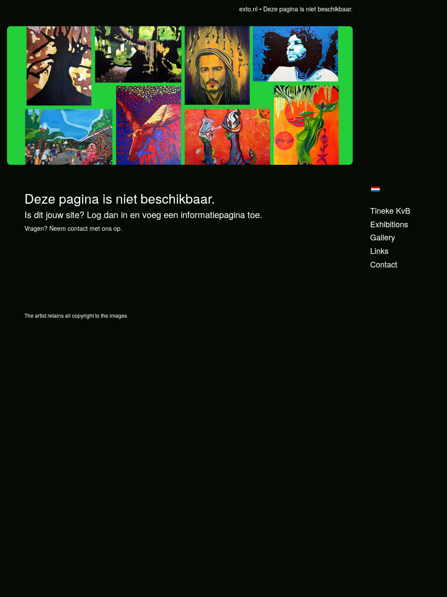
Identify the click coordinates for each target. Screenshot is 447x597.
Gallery (382, 237)
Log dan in (107, 214)
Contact (383, 264)
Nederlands (375, 189)
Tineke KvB (390, 210)
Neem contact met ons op (84, 228)
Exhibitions (389, 224)
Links (379, 250)
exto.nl (248, 8)
